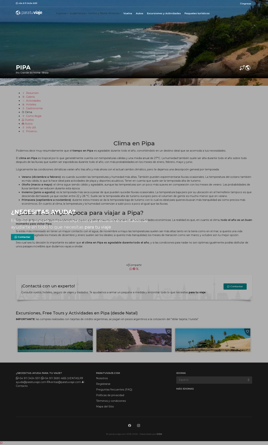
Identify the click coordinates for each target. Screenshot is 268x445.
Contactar (23, 236)
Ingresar (246, 3)
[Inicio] (29, 12)
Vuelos (127, 13)
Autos (139, 13)
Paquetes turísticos (197, 13)
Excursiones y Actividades (164, 13)
